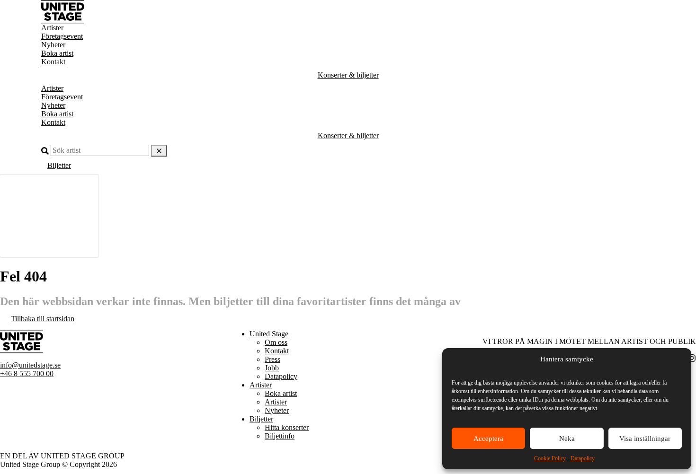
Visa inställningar (644, 438)
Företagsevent (62, 36)
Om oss (276, 342)
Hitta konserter (287, 427)
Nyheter (53, 45)
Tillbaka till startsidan (42, 319)
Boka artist (57, 53)
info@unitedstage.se (30, 365)
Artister (52, 28)
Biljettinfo (279, 436)
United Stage (269, 334)
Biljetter (59, 165)
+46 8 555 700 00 (27, 373)
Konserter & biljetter (348, 75)
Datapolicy (583, 458)
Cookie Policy (550, 458)
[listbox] (49, 216)
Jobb (272, 368)
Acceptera (488, 438)
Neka (567, 438)
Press (272, 359)
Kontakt (53, 62)
